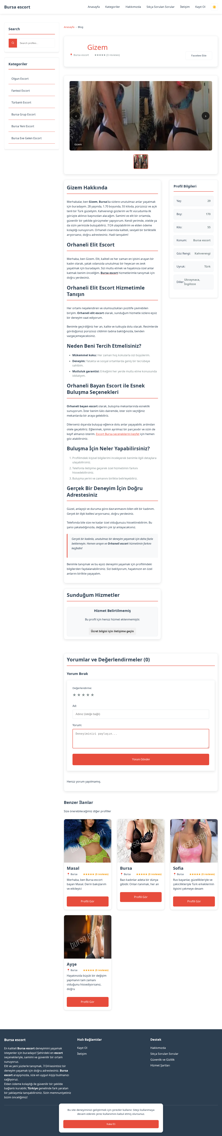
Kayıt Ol (200, 7)
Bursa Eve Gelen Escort (26, 138)
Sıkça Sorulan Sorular (161, 7)
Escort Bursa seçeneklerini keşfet (117, 434)
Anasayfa (94, 7)
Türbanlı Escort (21, 102)
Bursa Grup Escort (23, 114)
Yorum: (77, 725)
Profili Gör (87, 901)
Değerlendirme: (82, 688)
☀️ (214, 7)
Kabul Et (111, 1124)
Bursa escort (17, 7)
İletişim (185, 7)
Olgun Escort (20, 79)
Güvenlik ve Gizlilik (162, 1060)
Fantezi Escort (20, 91)
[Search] (13, 43)
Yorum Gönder (141, 759)
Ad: (74, 706)
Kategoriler (112, 7)
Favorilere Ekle (198, 55)
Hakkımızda (133, 7)
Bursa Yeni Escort (22, 126)
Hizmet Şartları (160, 1065)
